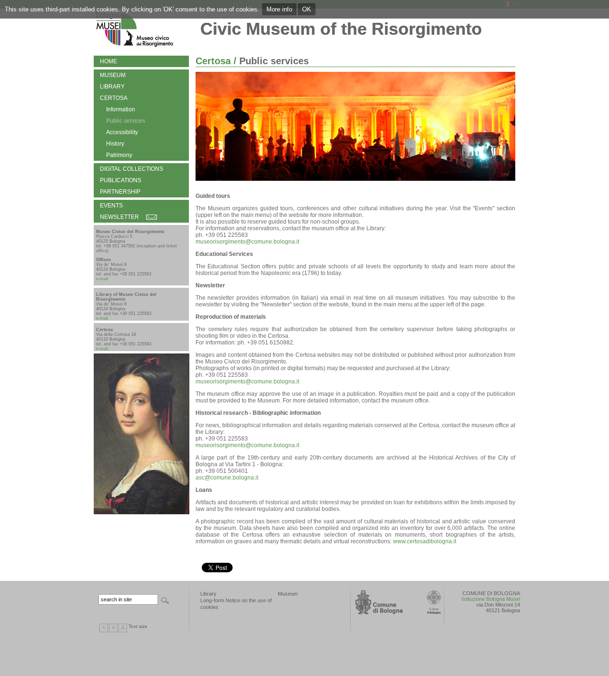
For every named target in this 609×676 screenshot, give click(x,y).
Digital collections (131, 169)
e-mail (102, 278)
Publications (120, 180)
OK (306, 9)
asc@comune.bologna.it (227, 477)
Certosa (114, 98)
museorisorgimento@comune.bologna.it (247, 241)
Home (108, 61)
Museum (113, 75)
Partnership (120, 191)
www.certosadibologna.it (424, 541)
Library (112, 86)
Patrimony (119, 155)
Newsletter (119, 217)
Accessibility (122, 132)
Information (120, 109)
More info (279, 9)
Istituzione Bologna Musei (491, 599)
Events (111, 205)
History (115, 143)
